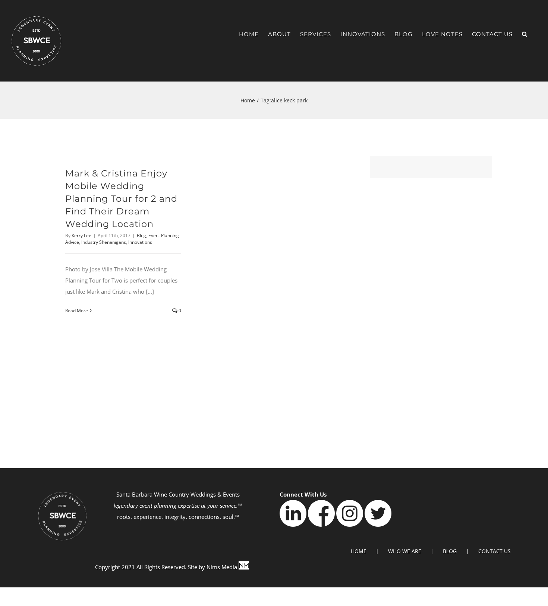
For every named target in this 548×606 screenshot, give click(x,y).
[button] (524, 34)
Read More (76, 310)
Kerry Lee (81, 235)
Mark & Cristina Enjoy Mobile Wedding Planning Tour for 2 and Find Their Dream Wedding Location (121, 198)
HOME (358, 551)
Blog (141, 235)
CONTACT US (494, 551)
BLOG (450, 551)
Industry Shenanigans (103, 242)
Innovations (140, 242)
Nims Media (223, 567)
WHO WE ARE (404, 551)
